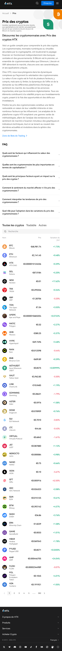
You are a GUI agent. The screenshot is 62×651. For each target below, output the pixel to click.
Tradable (31, 225)
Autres (42, 225)
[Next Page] (44, 593)
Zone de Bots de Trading (13, 136)
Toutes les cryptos (13, 225)
